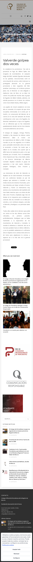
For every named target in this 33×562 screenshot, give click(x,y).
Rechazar (16, 553)
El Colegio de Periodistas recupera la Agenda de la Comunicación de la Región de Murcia (19, 431)
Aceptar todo (16, 549)
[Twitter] (27, 16)
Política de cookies (8, 545)
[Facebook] (25, 16)
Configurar (16, 558)
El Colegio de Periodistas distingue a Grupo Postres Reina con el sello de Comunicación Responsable (15, 307)
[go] (28, 419)
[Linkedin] (30, 16)
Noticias (24, 54)
